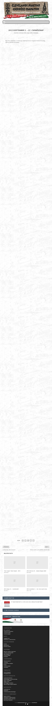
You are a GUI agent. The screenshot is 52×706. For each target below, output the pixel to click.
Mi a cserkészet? (7, 630)
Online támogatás (7, 672)
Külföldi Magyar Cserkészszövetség (10, 679)
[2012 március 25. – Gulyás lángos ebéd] (37, 562)
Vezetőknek (6, 667)
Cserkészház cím (7, 689)
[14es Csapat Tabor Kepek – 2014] (14, 562)
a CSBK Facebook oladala (11, 610)
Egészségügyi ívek (7, 654)
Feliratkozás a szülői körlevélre (9, 639)
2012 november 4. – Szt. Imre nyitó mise (37, 589)
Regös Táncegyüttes (8, 680)
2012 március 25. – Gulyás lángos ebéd (36, 571)
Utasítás (5, 643)
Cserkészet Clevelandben (8, 631)
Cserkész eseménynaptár (8, 652)
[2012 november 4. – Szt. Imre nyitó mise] (37, 580)
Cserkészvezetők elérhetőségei (10, 691)
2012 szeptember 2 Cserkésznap (15, 40)
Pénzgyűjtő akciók (7, 673)
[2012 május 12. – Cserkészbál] (14, 580)
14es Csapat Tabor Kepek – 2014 (12, 571)
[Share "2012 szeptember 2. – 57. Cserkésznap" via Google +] (28, 540)
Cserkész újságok (7, 633)
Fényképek (36, 33)
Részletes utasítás (7, 646)
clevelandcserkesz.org (22, 702)
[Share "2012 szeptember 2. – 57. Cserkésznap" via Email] (30, 540)
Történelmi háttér (7, 632)
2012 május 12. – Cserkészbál (11, 589)
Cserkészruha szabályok (8, 663)
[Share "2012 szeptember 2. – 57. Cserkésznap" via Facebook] (22, 540)
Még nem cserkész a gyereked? (10, 651)
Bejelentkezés (6, 645)
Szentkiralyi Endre (22, 33)
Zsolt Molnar (34, 702)
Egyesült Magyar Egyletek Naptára (10, 684)
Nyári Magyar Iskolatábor (8, 682)
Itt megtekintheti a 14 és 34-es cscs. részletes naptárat (27, 602)
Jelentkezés (6, 690)
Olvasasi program (7, 660)
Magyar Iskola (6, 681)
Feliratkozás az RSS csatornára (9, 698)
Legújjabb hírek (7, 638)
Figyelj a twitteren (7, 696)
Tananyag (6, 662)
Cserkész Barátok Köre (8, 677)
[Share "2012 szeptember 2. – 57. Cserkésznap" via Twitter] (25, 540)
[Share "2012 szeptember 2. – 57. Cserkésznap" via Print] (33, 540)
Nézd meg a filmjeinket (8, 699)
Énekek (5, 664)
